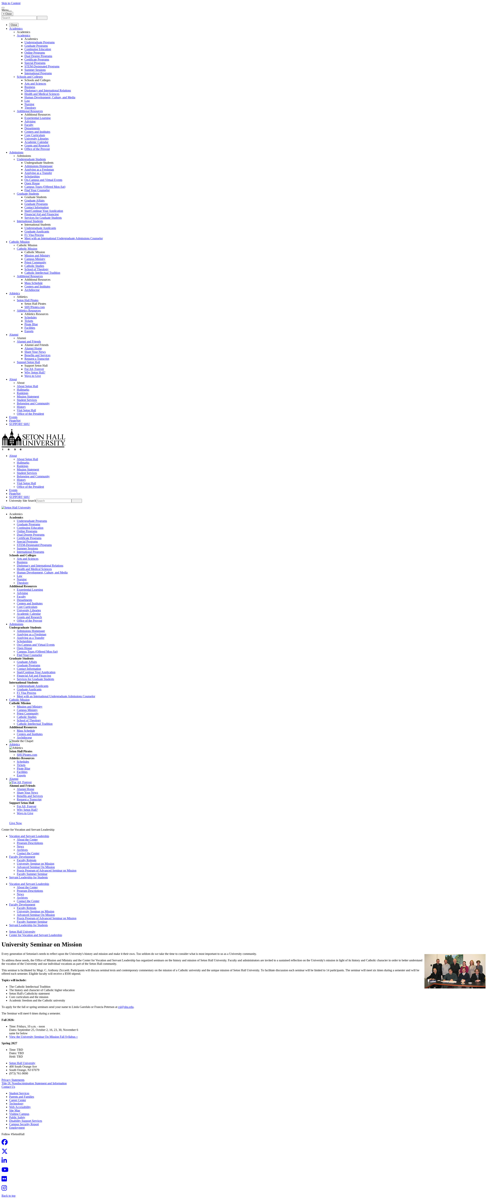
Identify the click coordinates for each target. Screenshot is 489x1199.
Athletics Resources (29, 310)
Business (29, 87)
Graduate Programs (36, 45)
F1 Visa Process (34, 235)
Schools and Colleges (30, 76)
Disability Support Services (25, 1120)
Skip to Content (11, 3)
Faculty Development (22, 856)
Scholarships (32, 176)
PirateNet (14, 420)
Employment (17, 1127)
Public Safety (17, 1117)
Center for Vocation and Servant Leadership (35, 935)
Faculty (28, 124)
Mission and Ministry (37, 255)
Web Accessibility (20, 1107)
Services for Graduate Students (43, 217)
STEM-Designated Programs (41, 66)
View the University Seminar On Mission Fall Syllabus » (43, 1036)
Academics (16, 28)
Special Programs (34, 63)
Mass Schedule (33, 283)
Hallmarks (23, 389)
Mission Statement (28, 396)
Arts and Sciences (35, 83)
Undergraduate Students (31, 159)
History (21, 406)
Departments (32, 128)
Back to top (8, 1195)
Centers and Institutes (37, 131)
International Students (30, 221)
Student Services (27, 400)
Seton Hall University (22, 931)
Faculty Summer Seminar (32, 874)
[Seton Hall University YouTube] (6, 1170)
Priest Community (35, 262)
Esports (28, 331)
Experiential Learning (37, 118)
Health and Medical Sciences (41, 94)
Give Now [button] (15, 823)
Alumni (13, 334)
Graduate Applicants (36, 231)
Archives (22, 849)
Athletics (14, 293)
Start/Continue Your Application (43, 210)
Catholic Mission (19, 241)
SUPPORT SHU (19, 424)
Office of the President (30, 413)
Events (13, 417)
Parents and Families (21, 1096)
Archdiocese (32, 290)
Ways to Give (32, 376)
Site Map (14, 1110)
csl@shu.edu (126, 1007)
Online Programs (34, 52)
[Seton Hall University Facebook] (6, 1143)
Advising (30, 121)
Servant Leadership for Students (28, 877)
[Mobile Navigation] (10, 11)
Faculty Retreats (26, 860)
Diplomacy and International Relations (47, 90)
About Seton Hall (27, 386)
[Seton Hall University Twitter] (6, 1152)
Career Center (17, 1100)
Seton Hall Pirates (27, 300)
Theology (30, 107)
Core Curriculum (34, 135)
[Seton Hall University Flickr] (5, 1180)
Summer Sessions (35, 69)
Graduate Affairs (34, 200)
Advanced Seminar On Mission (36, 867)
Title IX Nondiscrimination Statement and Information (34, 1083)
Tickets (28, 320)
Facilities (29, 327)
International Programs (38, 73)
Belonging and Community (33, 403)
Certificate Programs (36, 59)
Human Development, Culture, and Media (49, 97)
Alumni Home (33, 348)
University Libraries (36, 138)
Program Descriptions (30, 843)
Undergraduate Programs (39, 42)
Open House (32, 183)
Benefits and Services (37, 355)
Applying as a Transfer (38, 173)
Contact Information (36, 207)
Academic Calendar (36, 142)
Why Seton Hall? (34, 372)
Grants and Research (36, 145)
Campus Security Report (24, 1124)
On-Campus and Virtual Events (43, 179)
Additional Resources (30, 111)
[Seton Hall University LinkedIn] (5, 1161)
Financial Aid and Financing (41, 214)
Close (14, 24)
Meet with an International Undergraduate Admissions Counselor (63, 238)
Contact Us (8, 1086)
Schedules (30, 317)
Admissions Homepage (38, 166)
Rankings (22, 393)
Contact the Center (28, 853)
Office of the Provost (37, 149)
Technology (16, 1103)
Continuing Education (37, 49)
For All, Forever (34, 369)
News (20, 846)
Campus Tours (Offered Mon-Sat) (44, 186)
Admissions (16, 152)
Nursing (29, 104)
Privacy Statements (13, 1080)
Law (27, 100)
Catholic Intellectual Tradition (42, 272)
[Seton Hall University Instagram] (5, 1189)
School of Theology (36, 269)
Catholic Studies (34, 265)
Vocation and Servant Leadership (29, 836)
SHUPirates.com (34, 307)
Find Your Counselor (37, 190)
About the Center (27, 839)
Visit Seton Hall (26, 410)
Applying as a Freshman (39, 169)
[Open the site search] (3, 7)
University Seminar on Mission (35, 863)
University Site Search (22, 500)
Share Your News (35, 351)
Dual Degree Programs (38, 56)
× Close (7, 13)
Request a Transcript (36, 358)
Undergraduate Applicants (40, 228)
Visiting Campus (19, 1114)
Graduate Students (28, 193)
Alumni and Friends (29, 341)
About (13, 379)
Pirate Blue (31, 324)
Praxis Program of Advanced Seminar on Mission (46, 870)
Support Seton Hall (28, 362)
